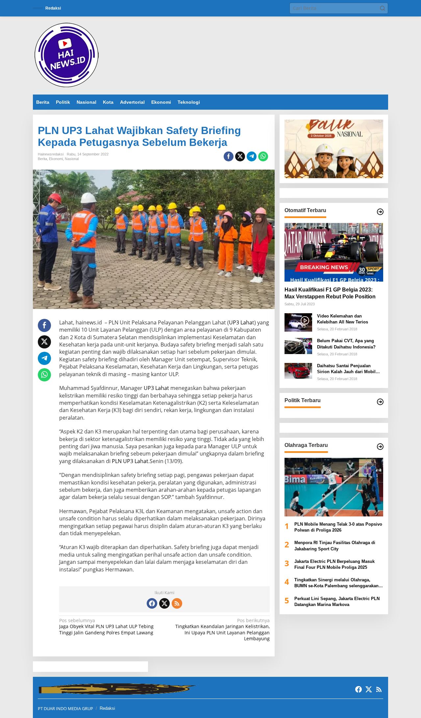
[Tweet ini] (240, 156)
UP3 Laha (240, 322)
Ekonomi (56, 159)
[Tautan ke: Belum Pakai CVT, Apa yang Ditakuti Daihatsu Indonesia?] (298, 346)
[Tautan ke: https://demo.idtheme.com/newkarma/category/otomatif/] (380, 212)
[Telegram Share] (252, 156)
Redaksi (107, 708)
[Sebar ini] (229, 156)
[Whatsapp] (263, 156)
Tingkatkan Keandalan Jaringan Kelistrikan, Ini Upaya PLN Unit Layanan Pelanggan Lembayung (222, 630)
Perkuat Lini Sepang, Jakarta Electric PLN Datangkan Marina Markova (337, 601)
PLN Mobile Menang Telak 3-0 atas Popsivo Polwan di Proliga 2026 (338, 527)
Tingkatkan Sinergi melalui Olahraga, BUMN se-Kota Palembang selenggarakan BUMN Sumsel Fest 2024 (336, 583)
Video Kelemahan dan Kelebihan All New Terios (342, 319)
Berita (42, 159)
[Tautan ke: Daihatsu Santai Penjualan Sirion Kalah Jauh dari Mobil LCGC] (298, 371)
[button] (382, 8)
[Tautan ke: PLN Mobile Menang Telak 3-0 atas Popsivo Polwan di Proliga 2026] (334, 487)
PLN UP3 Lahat (130, 461)
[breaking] (68, 55)
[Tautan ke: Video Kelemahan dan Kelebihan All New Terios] (298, 322)
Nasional (72, 159)
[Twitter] (164, 603)
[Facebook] (152, 603)
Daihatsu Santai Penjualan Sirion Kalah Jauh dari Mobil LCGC (346, 369)
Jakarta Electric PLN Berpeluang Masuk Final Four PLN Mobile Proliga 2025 (334, 564)
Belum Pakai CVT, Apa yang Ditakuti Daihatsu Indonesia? (346, 344)
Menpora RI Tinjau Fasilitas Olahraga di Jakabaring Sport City (334, 545)
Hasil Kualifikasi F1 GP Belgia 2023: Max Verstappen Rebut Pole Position (330, 293)
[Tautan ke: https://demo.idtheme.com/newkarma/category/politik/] (380, 402)
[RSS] (177, 603)
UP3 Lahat (156, 388)
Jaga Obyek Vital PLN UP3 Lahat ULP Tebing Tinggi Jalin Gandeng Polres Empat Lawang (106, 626)
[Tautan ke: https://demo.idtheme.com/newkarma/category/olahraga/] (380, 447)
